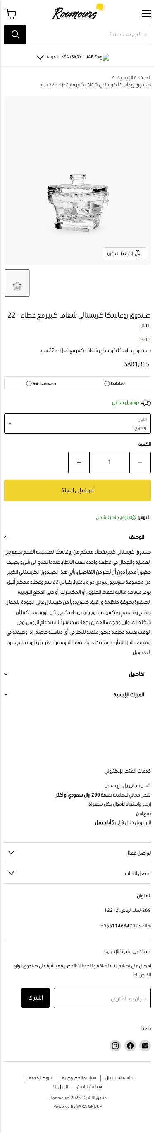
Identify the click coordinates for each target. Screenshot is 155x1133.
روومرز (145, 338)
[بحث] (15, 34)
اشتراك (35, 998)
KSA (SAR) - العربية (64, 57)
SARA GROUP (89, 1106)
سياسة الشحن (89, 1086)
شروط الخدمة (41, 1078)
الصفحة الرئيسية (134, 77)
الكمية (144, 444)
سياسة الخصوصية (79, 1078)
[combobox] (88, 34)
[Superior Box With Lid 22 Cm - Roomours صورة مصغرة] (17, 283)
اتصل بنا (60, 1086)
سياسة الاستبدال (120, 1078)
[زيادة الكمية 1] (78, 462)
